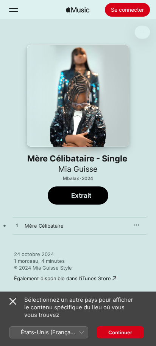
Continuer (120, 332)
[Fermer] (12, 301)
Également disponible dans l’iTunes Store (62, 278)
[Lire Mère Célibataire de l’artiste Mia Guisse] (17, 225)
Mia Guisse (78, 169)
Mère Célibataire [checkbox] (44, 226)
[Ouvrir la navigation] (13, 10)
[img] (77, 9)
